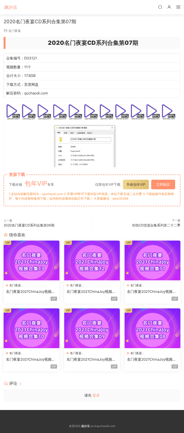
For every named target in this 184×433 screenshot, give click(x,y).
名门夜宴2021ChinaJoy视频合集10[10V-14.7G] (30, 359)
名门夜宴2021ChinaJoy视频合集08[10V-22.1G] (151, 359)
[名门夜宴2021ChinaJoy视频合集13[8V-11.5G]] (31, 260)
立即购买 (163, 184)
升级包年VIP (135, 184)
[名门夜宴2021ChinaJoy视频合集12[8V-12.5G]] (92, 260)
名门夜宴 (14, 31)
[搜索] (160, 7)
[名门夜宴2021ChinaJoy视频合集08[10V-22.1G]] (152, 328)
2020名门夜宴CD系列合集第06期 (29, 225)
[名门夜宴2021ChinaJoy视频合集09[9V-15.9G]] (92, 328)
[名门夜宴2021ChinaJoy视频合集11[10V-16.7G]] (152, 260)
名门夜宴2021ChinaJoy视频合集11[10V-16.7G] (151, 291)
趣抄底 (11, 7)
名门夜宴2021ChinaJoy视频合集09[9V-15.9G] (91, 359)
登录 (96, 395)
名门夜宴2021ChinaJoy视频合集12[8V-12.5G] (91, 291)
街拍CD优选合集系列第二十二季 (156, 225)
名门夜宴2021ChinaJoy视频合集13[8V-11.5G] (30, 291)
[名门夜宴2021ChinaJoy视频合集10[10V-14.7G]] (31, 328)
